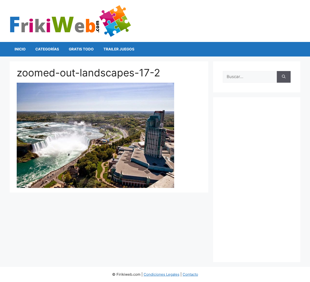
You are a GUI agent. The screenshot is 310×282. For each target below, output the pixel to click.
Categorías (47, 49)
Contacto (190, 274)
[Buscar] (284, 77)
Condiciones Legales (161, 274)
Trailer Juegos (118, 49)
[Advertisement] (257, 179)
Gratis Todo (81, 49)
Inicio (20, 49)
